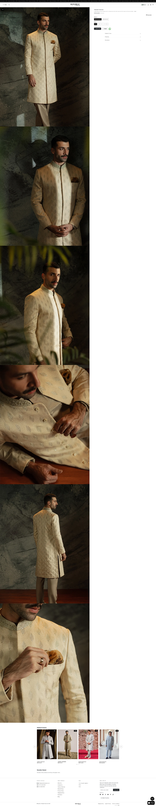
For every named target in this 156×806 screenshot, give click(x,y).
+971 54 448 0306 (42, 784)
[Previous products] (35, 746)
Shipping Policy (61, 792)
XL (106, 24)
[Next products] (121, 746)
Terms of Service (61, 786)
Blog (59, 796)
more (135, 11)
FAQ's (80, 784)
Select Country (105, 798)
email (86, 783)
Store (80, 786)
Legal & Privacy (108, 803)
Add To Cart (98, 28)
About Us (60, 783)
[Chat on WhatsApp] (110, 29)
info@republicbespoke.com (44, 783)
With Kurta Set (105, 19)
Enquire (105, 28)
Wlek (118, 805)
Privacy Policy (61, 790)
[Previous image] (38, 744)
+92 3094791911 (42, 786)
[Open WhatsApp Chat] (152, 799)
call (82, 783)
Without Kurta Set (98, 19)
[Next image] (55, 744)
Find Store (60, 794)
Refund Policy (61, 788)
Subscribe (116, 790)
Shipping (123, 37)
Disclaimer (123, 40)
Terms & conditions (115, 803)
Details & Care (123, 33)
